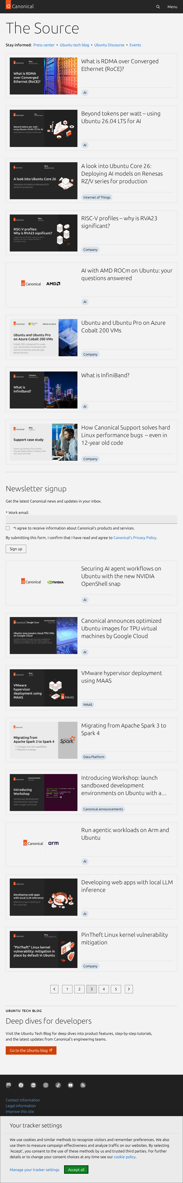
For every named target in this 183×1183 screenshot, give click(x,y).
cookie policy (125, 1157)
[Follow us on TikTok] (59, 1086)
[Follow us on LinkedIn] (34, 1086)
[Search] (158, 6)
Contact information (23, 1100)
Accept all (76, 1169)
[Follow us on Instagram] (47, 1086)
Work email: (19, 512)
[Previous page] (54, 989)
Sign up (16, 549)
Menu (172, 7)
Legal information (21, 1106)
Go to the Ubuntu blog (29, 1050)
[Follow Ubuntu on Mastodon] (9, 1086)
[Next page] (129, 989)
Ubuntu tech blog (74, 45)
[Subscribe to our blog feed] (84, 1086)
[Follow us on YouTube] (71, 1086)
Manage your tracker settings (34, 1169)
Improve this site (20, 1111)
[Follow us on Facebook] (22, 1086)
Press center (44, 45)
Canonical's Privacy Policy (134, 537)
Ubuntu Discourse (109, 45)
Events (135, 45)
